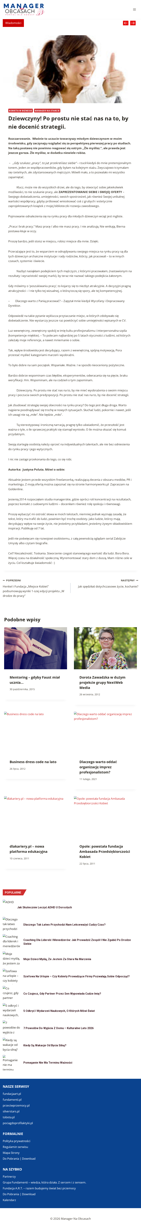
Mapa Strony (11, 1153)
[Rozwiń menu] (134, 9)
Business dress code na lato (33, 761)
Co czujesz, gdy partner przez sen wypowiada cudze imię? (62, 993)
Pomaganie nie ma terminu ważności (47, 1062)
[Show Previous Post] (125, 23)
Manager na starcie (47, 110)
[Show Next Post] (133, 23)
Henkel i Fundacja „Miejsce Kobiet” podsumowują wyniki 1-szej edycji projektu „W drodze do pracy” (33, 588)
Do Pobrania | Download (19, 1159)
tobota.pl (9, 1117)
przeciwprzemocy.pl (16, 1105)
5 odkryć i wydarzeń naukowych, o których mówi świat (59, 1011)
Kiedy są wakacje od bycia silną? (44, 1045)
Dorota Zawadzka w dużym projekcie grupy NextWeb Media (102, 682)
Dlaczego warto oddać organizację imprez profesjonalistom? (98, 766)
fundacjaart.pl (12, 1094)
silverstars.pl (11, 1111)
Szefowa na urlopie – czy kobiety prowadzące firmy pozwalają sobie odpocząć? (76, 976)
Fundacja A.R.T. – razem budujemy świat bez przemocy (39, 1188)
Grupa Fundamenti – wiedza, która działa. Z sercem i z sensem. (44, 1182)
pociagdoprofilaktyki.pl (18, 1123)
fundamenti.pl (12, 1100)
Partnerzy (9, 1176)
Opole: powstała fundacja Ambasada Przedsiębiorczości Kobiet (104, 851)
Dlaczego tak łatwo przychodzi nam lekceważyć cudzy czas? (64, 924)
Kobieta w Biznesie (20, 110)
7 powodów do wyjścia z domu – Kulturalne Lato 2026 (58, 1028)
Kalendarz (9, 1200)
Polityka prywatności (16, 1141)
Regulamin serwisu (15, 1147)
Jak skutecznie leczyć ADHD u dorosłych (44, 907)
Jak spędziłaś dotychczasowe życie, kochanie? (108, 583)
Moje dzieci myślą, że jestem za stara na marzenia (57, 959)
